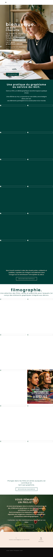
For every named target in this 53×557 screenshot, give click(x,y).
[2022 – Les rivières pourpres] (13, 458)
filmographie (16, 550)
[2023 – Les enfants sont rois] (13, 386)
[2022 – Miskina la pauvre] (40, 458)
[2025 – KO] (13, 351)
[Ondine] (40, 198)
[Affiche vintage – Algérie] (40, 171)
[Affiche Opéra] (13, 117)
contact (21, 550)
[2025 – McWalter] (40, 351)
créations (11, 550)
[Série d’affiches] (13, 198)
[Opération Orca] (40, 144)
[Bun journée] (40, 252)
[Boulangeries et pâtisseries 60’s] (13, 252)
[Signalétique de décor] (40, 117)
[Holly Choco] (40, 225)
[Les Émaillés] (13, 171)
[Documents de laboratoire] (13, 225)
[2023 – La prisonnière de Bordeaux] (40, 386)
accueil (7, 550)
